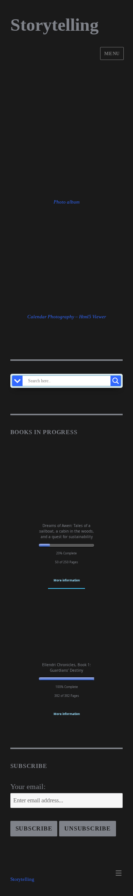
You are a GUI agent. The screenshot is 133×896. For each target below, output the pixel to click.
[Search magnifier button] (115, 381)
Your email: (28, 786)
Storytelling (54, 24)
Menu (111, 53)
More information (67, 580)
